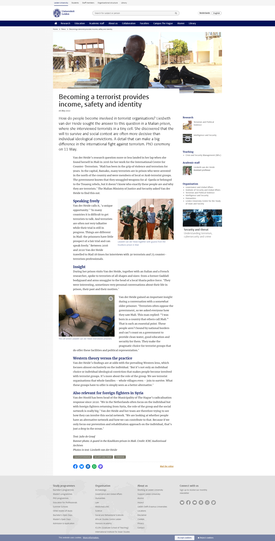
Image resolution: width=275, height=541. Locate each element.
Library (124, 3)
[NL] (204, 13)
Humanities (191, 198)
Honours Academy (103, 523)
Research (65, 23)
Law (97, 502)
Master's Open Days (62, 519)
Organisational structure (108, 3)
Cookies (141, 519)
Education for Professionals (65, 502)
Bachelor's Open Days (62, 515)
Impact (141, 502)
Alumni (180, 23)
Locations (142, 511)
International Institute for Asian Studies (112, 532)
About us (113, 23)
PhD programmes (60, 498)
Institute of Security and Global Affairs (203, 190)
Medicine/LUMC (102, 506)
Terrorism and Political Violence (200, 192)
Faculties (144, 23)
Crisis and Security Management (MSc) (203, 155)
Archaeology (100, 490)
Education (80, 23)
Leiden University (61, 3)
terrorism (120, 457)
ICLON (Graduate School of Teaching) (112, 527)
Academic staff (96, 23)
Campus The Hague (163, 23)
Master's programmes (62, 494)
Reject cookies (206, 537)
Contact (141, 527)
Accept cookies (184, 537)
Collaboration (128, 23)
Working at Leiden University (150, 490)
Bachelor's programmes (63, 490)
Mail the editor (167, 466)
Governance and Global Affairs (199, 187)
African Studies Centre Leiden (108, 519)
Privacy (141, 523)
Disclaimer (142, 515)
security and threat (103, 457)
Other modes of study (62, 511)
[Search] (176, 13)
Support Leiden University (149, 494)
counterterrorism (82, 457)
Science (98, 511)
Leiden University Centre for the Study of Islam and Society (203, 202)
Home (55, 29)
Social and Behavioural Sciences (109, 515)
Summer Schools (60, 506)
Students (75, 3)
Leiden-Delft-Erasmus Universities (152, 506)
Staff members (88, 3)
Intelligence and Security (197, 195)
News (63, 29)
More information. (91, 537)
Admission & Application (63, 523)
